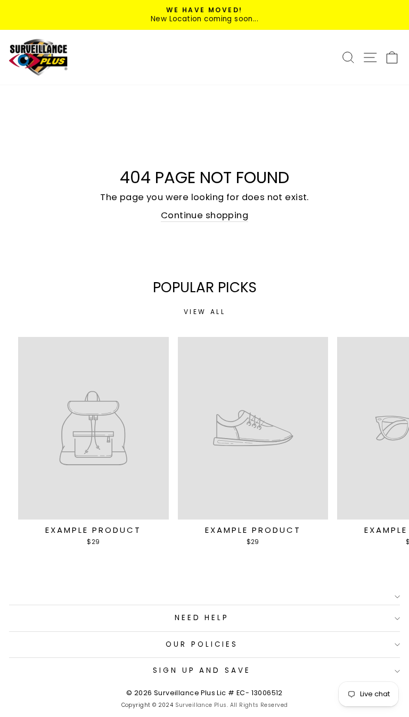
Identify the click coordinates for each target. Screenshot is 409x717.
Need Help (202, 618)
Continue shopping (204, 215)
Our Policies (202, 644)
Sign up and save (202, 670)
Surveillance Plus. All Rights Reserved (231, 705)
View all (205, 311)
